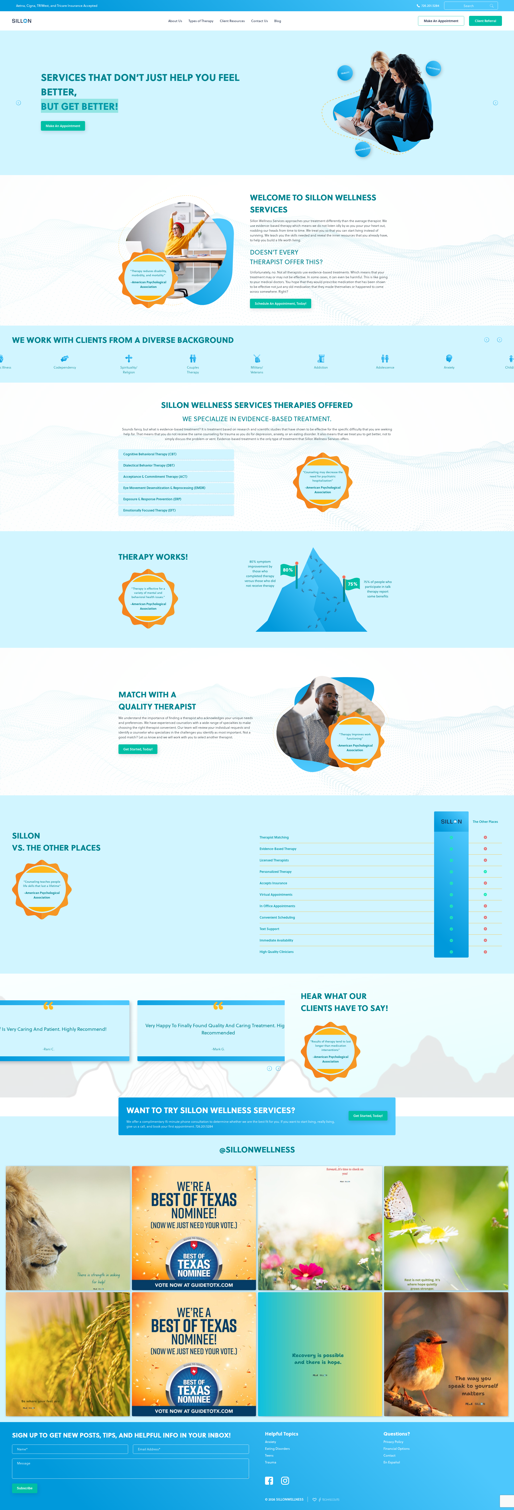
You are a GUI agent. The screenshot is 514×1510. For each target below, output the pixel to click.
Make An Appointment (441, 20)
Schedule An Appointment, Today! (280, 303)
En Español (391, 1462)
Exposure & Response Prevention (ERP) (152, 499)
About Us (175, 21)
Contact (389, 1455)
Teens (269, 1455)
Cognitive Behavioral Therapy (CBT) (149, 454)
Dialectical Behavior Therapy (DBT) (149, 465)
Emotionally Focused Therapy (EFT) (149, 510)
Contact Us (259, 21)
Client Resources (232, 21)
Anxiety (270, 1442)
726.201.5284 (430, 5)
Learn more (471, 125)
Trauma (270, 1462)
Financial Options (396, 1448)
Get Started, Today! (138, 749)
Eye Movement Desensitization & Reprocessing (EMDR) (164, 487)
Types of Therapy (201, 21)
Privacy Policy (393, 1442)
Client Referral (485, 20)
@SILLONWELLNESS (257, 1149)
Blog (277, 21)
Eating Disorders (277, 1448)
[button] (18, 103)
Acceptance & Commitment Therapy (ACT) (155, 476)
